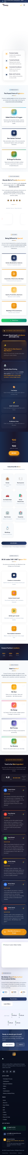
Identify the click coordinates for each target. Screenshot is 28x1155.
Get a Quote (9, 1053)
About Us (5, 1111)
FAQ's (4, 1097)
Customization (6, 1099)
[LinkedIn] (14, 1080)
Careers (5, 1123)
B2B (4, 1116)
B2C (4, 1118)
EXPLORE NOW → (14, 552)
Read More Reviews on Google (14, 941)
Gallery (4, 1095)
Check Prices (15, 329)
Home (4, 1109)
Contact (5, 1128)
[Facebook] (3, 1080)
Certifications (6, 1090)
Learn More (7, 1013)
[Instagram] (7, 1080)
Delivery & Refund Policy (9, 1102)
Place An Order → (14, 1007)
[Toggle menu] (24, 5)
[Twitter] (10, 1080)
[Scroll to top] (14, 1063)
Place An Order (6, 1126)
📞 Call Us (20, 1053)
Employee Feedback (7, 1092)
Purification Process (7, 1087)
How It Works (14, 50)
